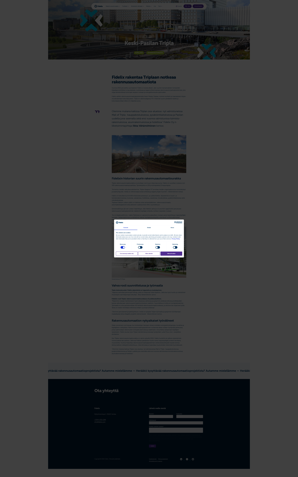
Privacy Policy (176, 238)
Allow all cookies (171, 253)
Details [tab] (149, 227)
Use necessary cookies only (126, 253)
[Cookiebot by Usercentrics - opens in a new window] (175, 222)
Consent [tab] (125, 227)
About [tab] (172, 227)
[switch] (140, 247)
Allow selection (149, 253)
